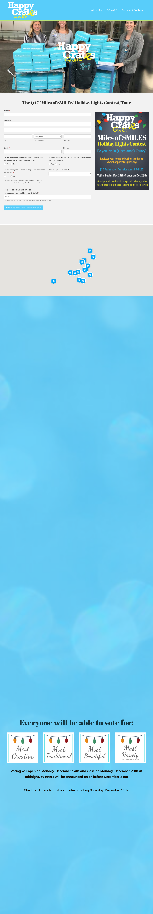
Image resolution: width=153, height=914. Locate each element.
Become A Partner (132, 10)
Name (7, 111)
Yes (7, 164)
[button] (82, 262)
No (14, 164)
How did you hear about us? (60, 170)
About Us (96, 10)
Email (7, 148)
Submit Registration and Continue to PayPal (23, 208)
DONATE (112, 10)
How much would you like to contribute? (21, 193)
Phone (66, 148)
